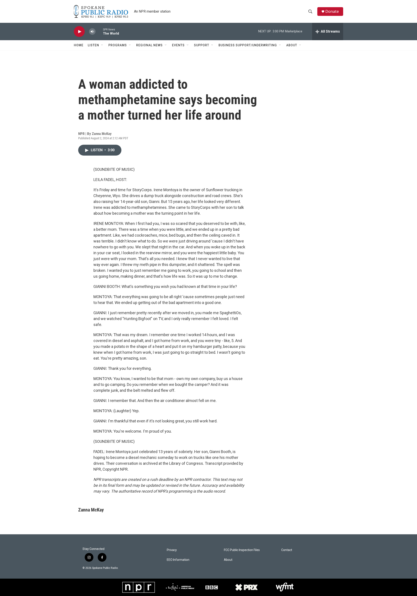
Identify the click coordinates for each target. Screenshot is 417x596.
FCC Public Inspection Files (242, 550)
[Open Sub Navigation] (102, 45)
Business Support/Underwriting (247, 45)
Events (178, 45)
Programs (117, 45)
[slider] (99, 31)
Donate (332, 11)
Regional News (149, 45)
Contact (286, 550)
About (291, 45)
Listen (93, 45)
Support (201, 45)
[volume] (92, 32)
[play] (79, 31)
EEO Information (178, 559)
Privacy (172, 550)
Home (78, 45)
